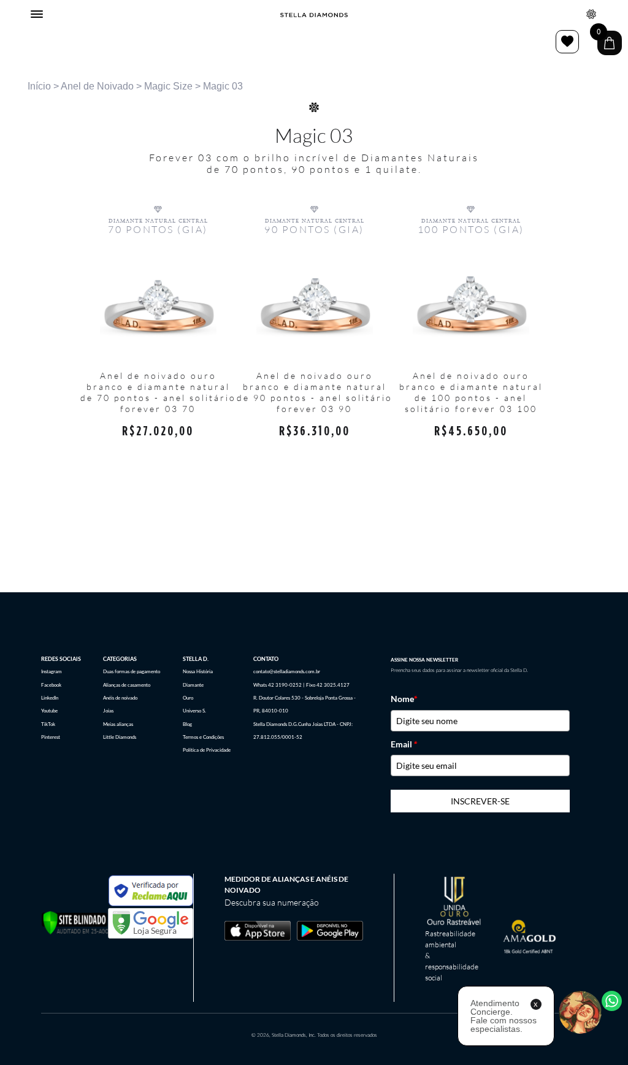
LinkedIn (49, 698)
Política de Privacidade (207, 750)
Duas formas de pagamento (131, 671)
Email (404, 744)
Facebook (51, 685)
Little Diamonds (119, 737)
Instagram (51, 671)
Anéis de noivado (120, 698)
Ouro (188, 698)
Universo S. (194, 711)
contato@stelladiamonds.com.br (286, 671)
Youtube (49, 711)
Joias (108, 711)
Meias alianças (118, 724)
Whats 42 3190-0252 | (278, 685)
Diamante (193, 685)
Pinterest (50, 737)
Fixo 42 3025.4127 (328, 685)
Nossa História (198, 671)
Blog (187, 724)
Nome (404, 698)
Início (39, 86)
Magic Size (168, 86)
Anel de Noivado (97, 86)
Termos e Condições (203, 737)
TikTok (48, 724)
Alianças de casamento (126, 685)
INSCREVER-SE (480, 801)
